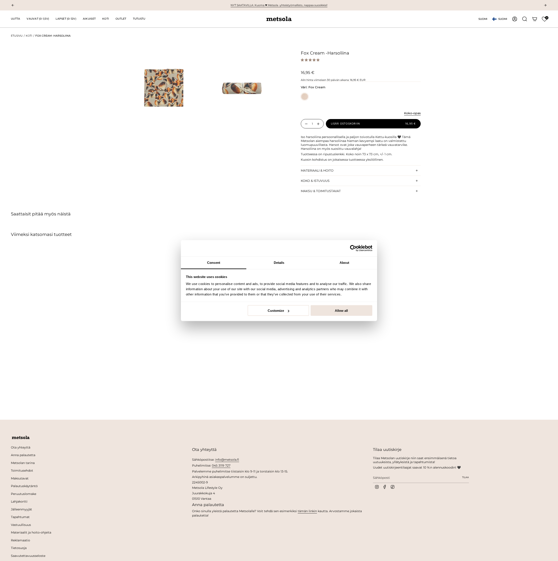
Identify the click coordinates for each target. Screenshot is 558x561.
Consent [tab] (213, 262)
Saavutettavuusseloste (28, 556)
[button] (37, 19)
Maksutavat (20, 478)
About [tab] (344, 262)
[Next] (545, 5)
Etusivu (17, 35)
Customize (276, 310)
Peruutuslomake (23, 494)
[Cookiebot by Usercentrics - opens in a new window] (353, 248)
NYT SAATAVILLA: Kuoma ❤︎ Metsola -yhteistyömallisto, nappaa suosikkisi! (279, 5)
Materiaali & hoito (317, 170)
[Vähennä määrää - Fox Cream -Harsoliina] (305, 123)
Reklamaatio (20, 540)
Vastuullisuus (21, 525)
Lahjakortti (19, 501)
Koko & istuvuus (315, 181)
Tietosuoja (19, 548)
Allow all (341, 310)
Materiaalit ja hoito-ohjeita (31, 532)
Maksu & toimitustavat (321, 191)
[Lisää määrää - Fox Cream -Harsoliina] (319, 123)
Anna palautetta (23, 455)
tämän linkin (307, 511)
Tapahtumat (20, 517)
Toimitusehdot (22, 470)
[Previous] (13, 5)
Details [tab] (279, 262)
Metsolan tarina (23, 463)
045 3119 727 (221, 465)
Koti (29, 35)
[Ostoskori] (535, 19)
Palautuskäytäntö (24, 486)
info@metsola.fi (227, 460)
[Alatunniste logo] (21, 437)
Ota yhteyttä (20, 447)
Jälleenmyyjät (21, 509)
